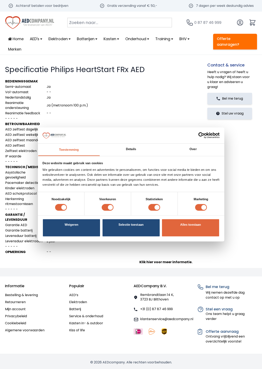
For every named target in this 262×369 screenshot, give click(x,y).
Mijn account (15, 309)
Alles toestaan (190, 224)
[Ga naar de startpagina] (29, 22)
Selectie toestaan (131, 224)
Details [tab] (131, 149)
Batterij (75, 309)
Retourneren (15, 302)
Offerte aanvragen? (228, 41)
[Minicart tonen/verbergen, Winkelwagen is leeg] (252, 22)
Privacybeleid (16, 316)
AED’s (73, 295)
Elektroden (78, 302)
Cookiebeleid (15, 323)
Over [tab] (193, 149)
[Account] (240, 22)
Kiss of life (77, 330)
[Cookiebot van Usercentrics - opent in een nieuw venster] (201, 135)
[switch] (107, 207)
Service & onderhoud (86, 316)
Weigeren (71, 224)
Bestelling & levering (21, 295)
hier (149, 262)
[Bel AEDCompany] (189, 22)
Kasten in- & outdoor (86, 323)
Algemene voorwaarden (25, 330)
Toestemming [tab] (69, 149)
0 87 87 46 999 (207, 22)
